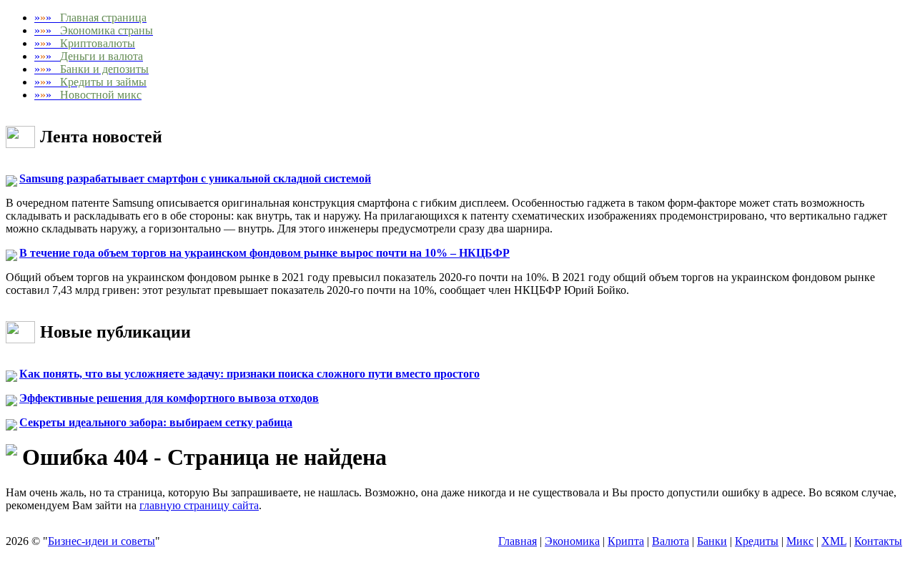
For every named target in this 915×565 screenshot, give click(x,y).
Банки (712, 541)
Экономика (572, 541)
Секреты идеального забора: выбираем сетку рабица (155, 422)
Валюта (670, 541)
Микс (799, 541)
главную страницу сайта (199, 505)
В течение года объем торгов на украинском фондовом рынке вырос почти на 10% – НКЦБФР (264, 253)
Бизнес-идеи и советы (101, 541)
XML (833, 541)
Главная (517, 541)
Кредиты (756, 541)
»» (90, 17)
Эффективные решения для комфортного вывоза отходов (169, 398)
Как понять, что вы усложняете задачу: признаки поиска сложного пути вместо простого (249, 374)
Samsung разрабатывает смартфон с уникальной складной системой (195, 178)
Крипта (626, 541)
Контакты (878, 541)
